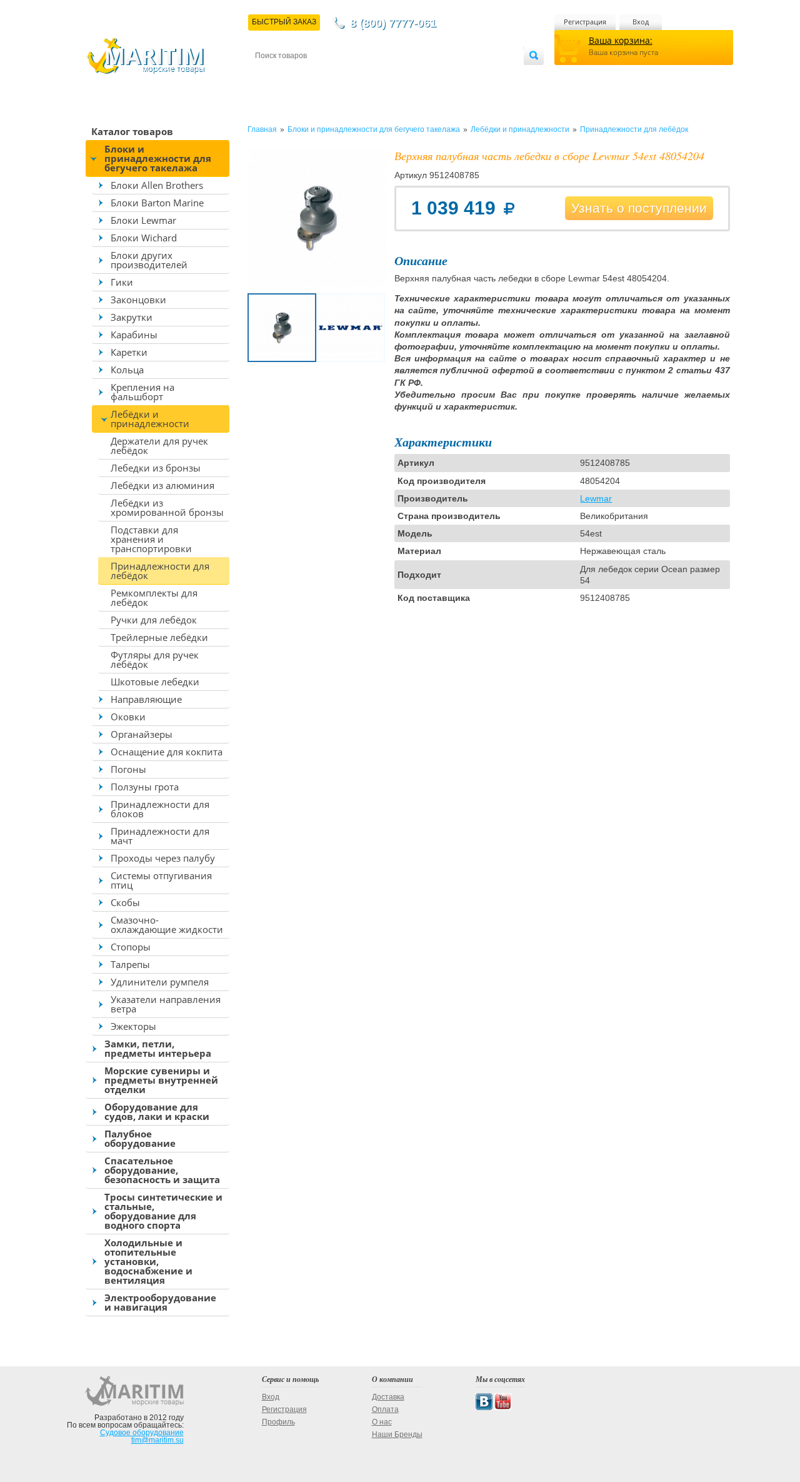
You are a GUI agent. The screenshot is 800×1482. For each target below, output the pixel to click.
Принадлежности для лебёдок (160, 571)
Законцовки (138, 299)
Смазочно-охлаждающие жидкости (167, 924)
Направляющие (146, 699)
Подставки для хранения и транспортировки (151, 539)
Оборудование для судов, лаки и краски (156, 1111)
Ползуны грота (145, 786)
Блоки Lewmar (143, 220)
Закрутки (131, 317)
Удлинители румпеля (160, 981)
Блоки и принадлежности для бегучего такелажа (157, 158)
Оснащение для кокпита (166, 751)
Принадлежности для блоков (160, 809)
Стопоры (131, 946)
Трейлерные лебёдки (159, 637)
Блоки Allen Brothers (157, 185)
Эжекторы (133, 1026)
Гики (122, 282)
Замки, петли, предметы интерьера (157, 1048)
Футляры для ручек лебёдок (155, 659)
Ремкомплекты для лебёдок (154, 597)
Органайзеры (141, 734)
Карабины (134, 334)
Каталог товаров (132, 131)
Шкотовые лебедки (155, 681)
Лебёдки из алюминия (162, 485)
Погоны (128, 769)
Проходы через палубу (163, 858)
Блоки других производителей (149, 260)
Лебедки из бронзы (156, 467)
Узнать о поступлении (639, 208)
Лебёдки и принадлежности (150, 419)
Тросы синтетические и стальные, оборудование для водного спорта (163, 1211)
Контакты (269, 76)
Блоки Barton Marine (157, 202)
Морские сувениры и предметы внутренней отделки (161, 1080)
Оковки (128, 716)
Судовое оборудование (142, 1432)
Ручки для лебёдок (154, 619)
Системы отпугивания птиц (161, 880)
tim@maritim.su (157, 1440)
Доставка (316, 76)
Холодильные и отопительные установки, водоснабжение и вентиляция (148, 1261)
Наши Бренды (397, 1434)
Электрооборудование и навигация (160, 1302)
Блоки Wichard (144, 237)
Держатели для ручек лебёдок (159, 445)
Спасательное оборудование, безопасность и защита (162, 1170)
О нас (382, 1422)
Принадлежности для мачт (160, 836)
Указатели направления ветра (166, 1004)
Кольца (127, 369)
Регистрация (585, 21)
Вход (640, 21)
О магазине (405, 76)
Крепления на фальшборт (142, 392)
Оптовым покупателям (485, 76)
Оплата (359, 76)
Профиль (278, 1422)
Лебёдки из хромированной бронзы (167, 507)
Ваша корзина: (620, 40)
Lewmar (596, 498)
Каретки (129, 352)
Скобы (125, 902)
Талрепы (130, 964)
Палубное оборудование (140, 1138)
